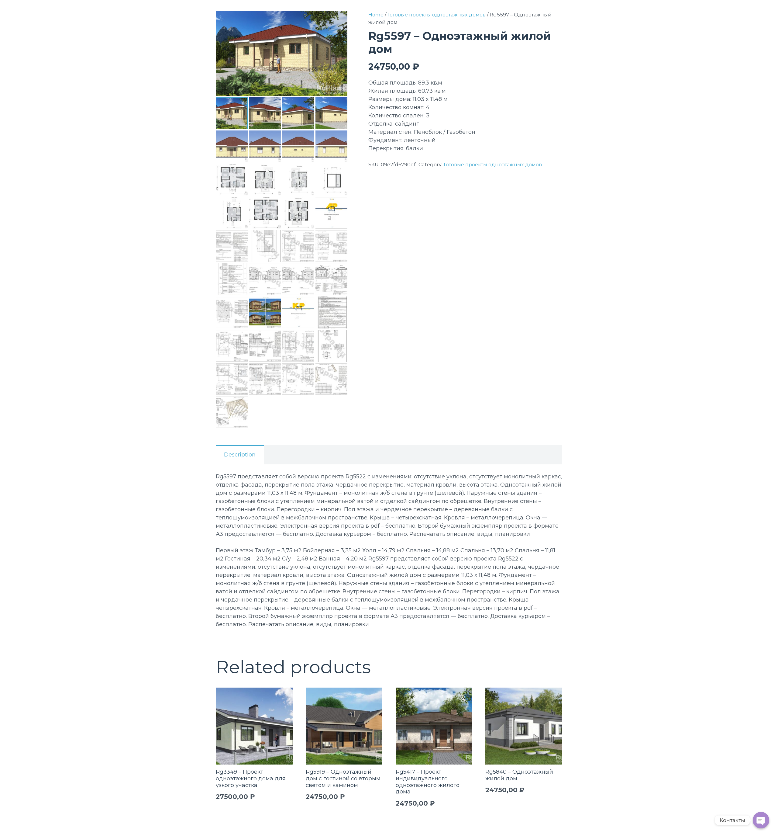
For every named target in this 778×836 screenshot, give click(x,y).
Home (376, 15)
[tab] (240, 454)
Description (240, 454)
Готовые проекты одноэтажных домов (436, 15)
